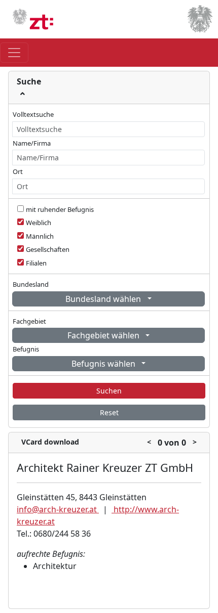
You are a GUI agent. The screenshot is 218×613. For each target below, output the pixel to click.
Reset (109, 412)
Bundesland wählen (104, 298)
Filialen (36, 263)
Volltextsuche (33, 114)
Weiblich (38, 222)
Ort (18, 171)
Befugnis (26, 349)
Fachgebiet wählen (104, 335)
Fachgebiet (29, 321)
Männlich (40, 236)
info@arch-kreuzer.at (58, 509)
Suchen (109, 391)
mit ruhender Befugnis (60, 209)
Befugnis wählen (104, 363)
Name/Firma (32, 143)
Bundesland (31, 284)
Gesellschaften (47, 249)
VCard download (50, 442)
